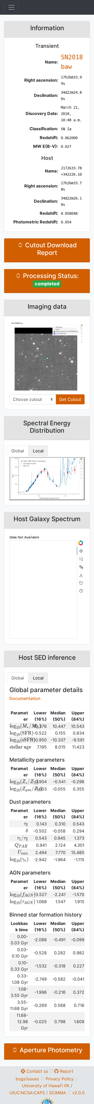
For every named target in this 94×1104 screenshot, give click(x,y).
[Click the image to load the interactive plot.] (47, 357)
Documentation (24, 698)
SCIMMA (57, 1092)
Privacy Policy (60, 1078)
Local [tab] (38, 450)
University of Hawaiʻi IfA (45, 1085)
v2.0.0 (78, 1092)
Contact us (36, 1071)
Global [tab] (17, 450)
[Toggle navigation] (11, 7)
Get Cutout (70, 399)
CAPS (39, 1092)
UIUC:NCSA (21, 1092)
